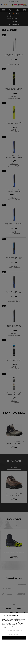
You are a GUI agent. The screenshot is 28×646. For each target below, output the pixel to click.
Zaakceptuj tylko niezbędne (14, 630)
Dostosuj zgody (14, 634)
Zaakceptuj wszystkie (14, 638)
